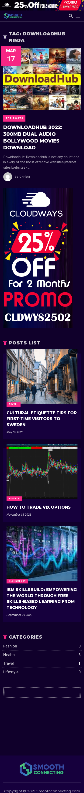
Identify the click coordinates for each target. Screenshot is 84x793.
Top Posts (14, 118)
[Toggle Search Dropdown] (71, 15)
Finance (14, 498)
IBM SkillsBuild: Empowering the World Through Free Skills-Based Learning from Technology (42, 598)
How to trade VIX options (39, 507)
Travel (13, 404)
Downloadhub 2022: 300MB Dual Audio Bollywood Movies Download (33, 137)
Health (42, 654)
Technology (17, 581)
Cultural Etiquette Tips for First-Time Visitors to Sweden (42, 418)
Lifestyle (42, 672)
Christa (22, 176)
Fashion (42, 646)
